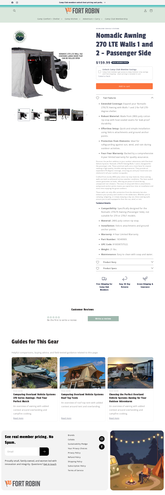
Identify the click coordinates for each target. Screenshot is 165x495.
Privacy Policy (74, 453)
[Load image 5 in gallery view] (77, 115)
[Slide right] (87, 115)
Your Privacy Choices (77, 448)
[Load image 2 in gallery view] (37, 115)
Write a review (103, 318)
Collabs (71, 439)
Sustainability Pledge (78, 444)
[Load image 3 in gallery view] (51, 115)
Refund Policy (74, 457)
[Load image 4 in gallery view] (64, 115)
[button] (14, 10)
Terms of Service (76, 470)
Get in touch (49, 464)
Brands (71, 435)
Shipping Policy (75, 461)
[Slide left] (14, 115)
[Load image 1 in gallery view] (24, 115)
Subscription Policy (77, 466)
